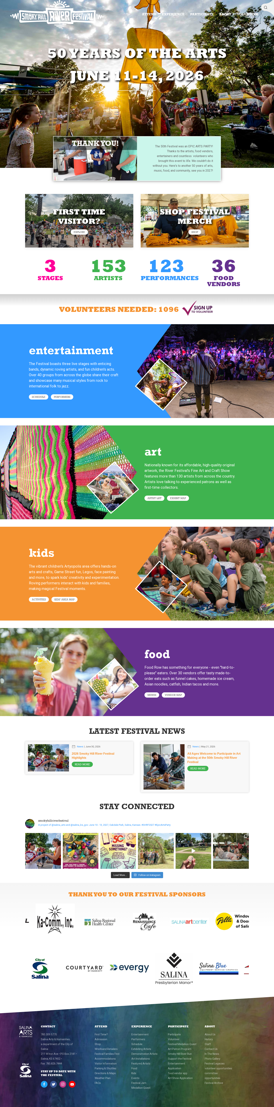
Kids (133, 1073)
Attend (149, 14)
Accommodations (105, 1058)
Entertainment (140, 1034)
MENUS (151, 694)
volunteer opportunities (218, 1068)
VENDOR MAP (173, 694)
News (80, 746)
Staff (208, 1044)
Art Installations (140, 1058)
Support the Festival (179, 1058)
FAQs (98, 1082)
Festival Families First (107, 1053)
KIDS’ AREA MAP (64, 599)
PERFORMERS (62, 396)
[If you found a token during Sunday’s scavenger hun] (81, 851)
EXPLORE (79, 232)
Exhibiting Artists (141, 1048)
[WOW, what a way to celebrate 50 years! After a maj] (43, 851)
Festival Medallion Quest (182, 1044)
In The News (212, 1053)
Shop (194, 232)
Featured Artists (140, 1063)
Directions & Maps (105, 1073)
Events (135, 1078)
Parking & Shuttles (105, 1068)
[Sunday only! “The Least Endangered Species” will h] (193, 851)
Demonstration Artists (144, 1053)
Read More (82, 764)
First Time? (101, 1034)
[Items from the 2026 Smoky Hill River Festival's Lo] (118, 851)
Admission (101, 1039)
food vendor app (177, 1073)
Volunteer (247, 14)
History (209, 1039)
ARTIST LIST (154, 498)
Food (134, 1068)
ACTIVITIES (39, 599)
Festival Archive (214, 1082)
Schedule (38, 396)
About (225, 14)
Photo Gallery (212, 1058)
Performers (138, 1039)
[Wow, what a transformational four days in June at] (156, 851)
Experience (173, 14)
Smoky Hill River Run (180, 1053)
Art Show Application (180, 1078)
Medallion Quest (140, 1087)
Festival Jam (138, 1082)
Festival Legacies (215, 1063)
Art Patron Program (179, 1048)
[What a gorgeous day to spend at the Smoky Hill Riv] (231, 851)
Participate (202, 14)
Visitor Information (106, 1063)
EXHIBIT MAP (178, 498)
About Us (210, 1034)
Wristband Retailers (106, 1048)
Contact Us (211, 1048)
